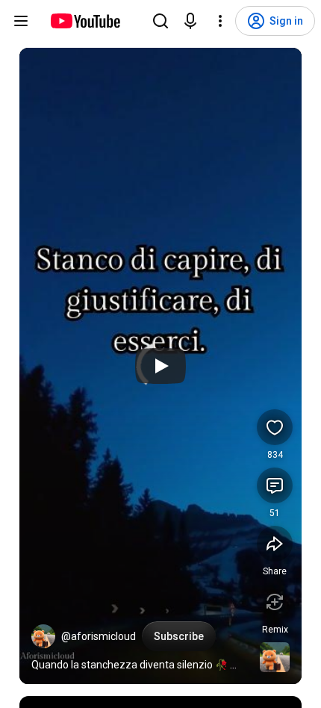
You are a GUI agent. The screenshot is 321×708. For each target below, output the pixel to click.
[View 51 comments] (275, 485)
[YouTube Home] (85, 21)
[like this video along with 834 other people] (275, 427)
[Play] (160, 366)
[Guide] (21, 21)
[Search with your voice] (190, 21)
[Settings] (220, 21)
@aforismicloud (98, 636)
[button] (43, 636)
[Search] (160, 21)
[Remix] (275, 602)
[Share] (275, 544)
